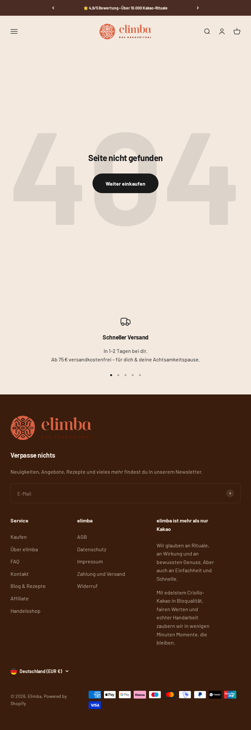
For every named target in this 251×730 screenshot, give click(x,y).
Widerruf (87, 586)
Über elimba (24, 549)
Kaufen (18, 537)
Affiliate (19, 598)
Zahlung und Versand (101, 574)
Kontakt (19, 574)
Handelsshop (25, 611)
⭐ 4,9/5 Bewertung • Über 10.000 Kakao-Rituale (125, 8)
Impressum (90, 561)
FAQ (14, 561)
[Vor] (198, 8)
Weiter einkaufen (125, 183)
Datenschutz (91, 549)
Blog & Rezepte (28, 586)
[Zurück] (53, 8)
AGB (82, 537)
